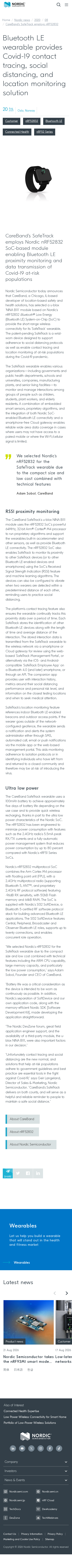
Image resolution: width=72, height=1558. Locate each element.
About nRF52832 (21, 1132)
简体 (6, 1369)
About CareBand (22, 1119)
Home (6, 20)
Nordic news (22, 20)
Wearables (22, 1263)
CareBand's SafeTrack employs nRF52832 (32, 24)
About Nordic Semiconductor (30, 1144)
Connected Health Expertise (21, 1411)
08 (46, 20)
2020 (37, 20)
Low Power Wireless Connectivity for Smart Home (35, 1417)
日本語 (18, 1369)
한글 (30, 1369)
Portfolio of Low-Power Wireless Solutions (30, 1423)
